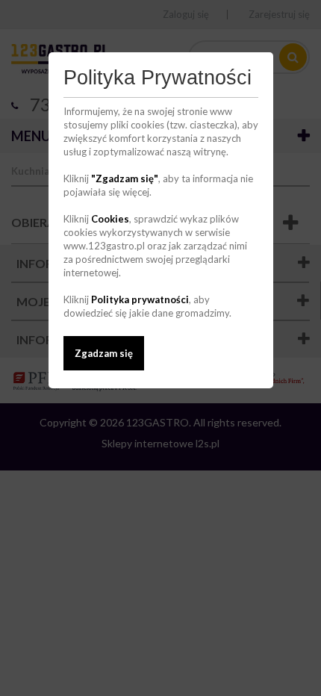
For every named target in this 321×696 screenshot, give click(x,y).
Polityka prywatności (140, 299)
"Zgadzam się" (124, 178)
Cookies (110, 219)
